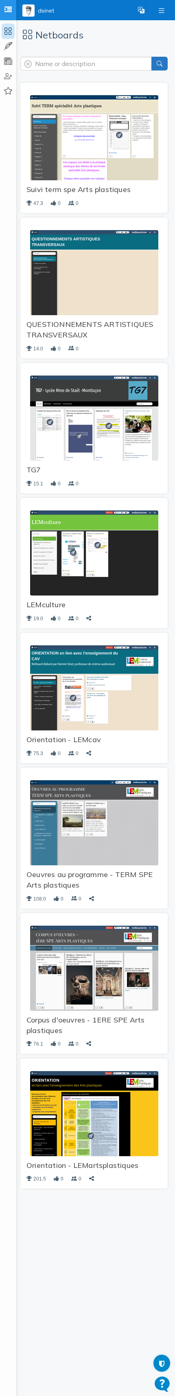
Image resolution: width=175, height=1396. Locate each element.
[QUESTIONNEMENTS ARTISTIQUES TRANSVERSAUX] (94, 272)
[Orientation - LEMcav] (94, 687)
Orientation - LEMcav (63, 739)
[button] (141, 10)
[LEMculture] (94, 552)
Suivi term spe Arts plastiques (78, 189)
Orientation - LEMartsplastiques (82, 1165)
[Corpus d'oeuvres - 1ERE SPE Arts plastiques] (94, 967)
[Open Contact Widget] (162, 1384)
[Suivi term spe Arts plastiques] (94, 137)
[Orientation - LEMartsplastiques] (94, 1112)
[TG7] (94, 417)
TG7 (33, 469)
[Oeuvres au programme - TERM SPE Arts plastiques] (94, 822)
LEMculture (46, 604)
